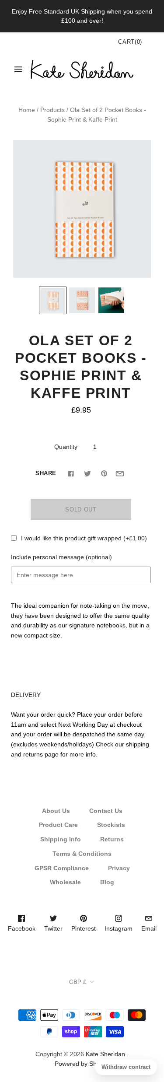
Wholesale (65, 882)
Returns (112, 839)
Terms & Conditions (82, 853)
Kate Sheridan (105, 1053)
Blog (107, 882)
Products (52, 109)
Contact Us (105, 810)
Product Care (58, 824)
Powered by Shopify (82, 1063)
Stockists (111, 824)
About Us (56, 810)
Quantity (65, 446)
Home (26, 109)
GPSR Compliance (62, 868)
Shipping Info (60, 839)
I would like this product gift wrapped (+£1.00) (84, 538)
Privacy (119, 868)
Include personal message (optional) (61, 556)
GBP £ (77, 982)
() (130, 42)
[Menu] (18, 69)
